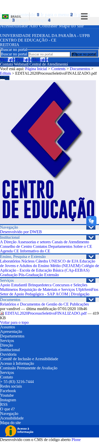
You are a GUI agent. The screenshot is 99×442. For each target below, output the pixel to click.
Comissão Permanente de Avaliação (28, 368)
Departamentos (12, 336)
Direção (6, 345)
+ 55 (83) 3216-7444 (17, 381)
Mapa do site (71, 25)
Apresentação (11, 331)
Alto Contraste (43, 25)
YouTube (7, 59)
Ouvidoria (8, 354)
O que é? (7, 409)
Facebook (23, 59)
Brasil (16, 16)
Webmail (21, 64)
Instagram (40, 59)
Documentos (80, 69)
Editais (5, 73)
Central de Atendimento (48, 64)
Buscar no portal (14, 54)
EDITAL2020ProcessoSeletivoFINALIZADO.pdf (46, 313)
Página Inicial (36, 69)
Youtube (7, 395)
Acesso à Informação (17, 363)
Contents (58, 69)
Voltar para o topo (14, 322)
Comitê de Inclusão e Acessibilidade (29, 359)
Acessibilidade (14, 25)
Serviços (7, 340)
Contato (6, 64)
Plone (76, 439)
